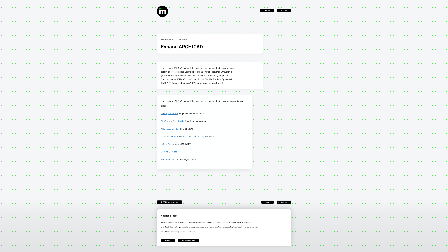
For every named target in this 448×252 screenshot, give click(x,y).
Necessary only (188, 240)
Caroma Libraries (169, 152)
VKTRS (284, 10)
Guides (267, 10)
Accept (168, 240)
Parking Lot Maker (169, 113)
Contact (283, 202)
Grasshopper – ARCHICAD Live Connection (181, 136)
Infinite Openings (169, 144)
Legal (267, 202)
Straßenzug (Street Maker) (173, 121)
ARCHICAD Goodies (170, 129)
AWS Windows (168, 159)
